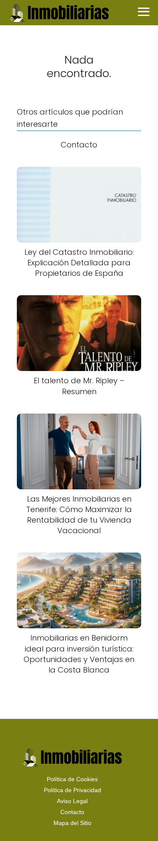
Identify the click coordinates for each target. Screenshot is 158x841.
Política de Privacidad (72, 790)
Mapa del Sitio (72, 823)
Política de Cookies (72, 779)
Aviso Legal (72, 801)
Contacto (72, 812)
